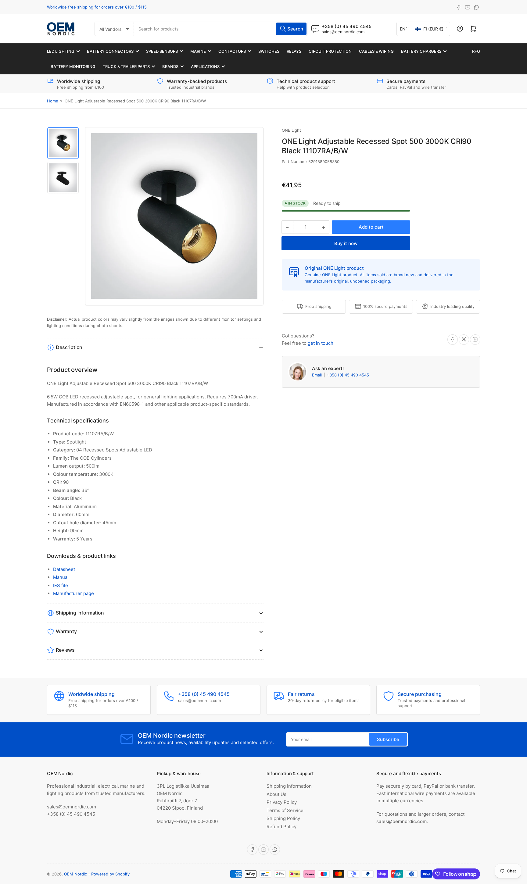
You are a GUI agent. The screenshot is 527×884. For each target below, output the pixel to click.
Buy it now (345, 243)
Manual (61, 577)
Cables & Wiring (376, 51)
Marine (198, 51)
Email (317, 374)
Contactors (232, 51)
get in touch (320, 343)
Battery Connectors (110, 51)
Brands (170, 66)
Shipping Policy (283, 818)
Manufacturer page (73, 593)
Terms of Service (285, 810)
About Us (276, 794)
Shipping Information (289, 786)
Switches (268, 51)
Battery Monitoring (73, 66)
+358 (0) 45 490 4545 (348, 374)
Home (52, 100)
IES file (60, 585)
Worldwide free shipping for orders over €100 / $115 (97, 7)
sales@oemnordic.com (343, 31)
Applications (205, 66)
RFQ (476, 51)
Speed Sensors (162, 51)
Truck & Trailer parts (126, 66)
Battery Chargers (421, 51)
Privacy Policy (282, 802)
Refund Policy (281, 826)
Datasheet (64, 569)
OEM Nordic (75, 874)
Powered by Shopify (110, 874)
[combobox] (220, 29)
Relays (294, 51)
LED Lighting (60, 51)
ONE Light (291, 130)
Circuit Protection (330, 51)
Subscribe (388, 739)
